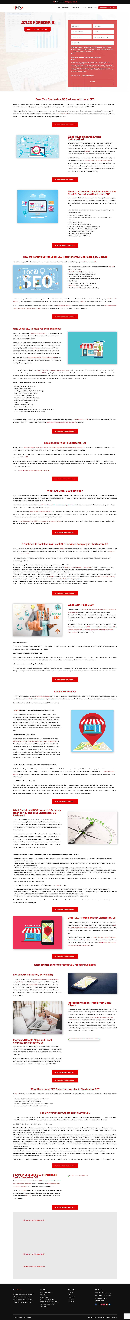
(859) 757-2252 (71, 2)
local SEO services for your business (70, 579)
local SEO (87, 151)
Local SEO (56, 256)
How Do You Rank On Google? (37, 29)
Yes (74, 59)
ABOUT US (75, 8)
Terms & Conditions (88, 75)
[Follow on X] (99, 1304)
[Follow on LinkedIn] (109, 1304)
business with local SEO (89, 262)
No (74, 53)
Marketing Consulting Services (49, 1301)
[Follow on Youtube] (107, 1304)
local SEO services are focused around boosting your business (57, 505)
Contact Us (92, 8)
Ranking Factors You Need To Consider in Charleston (92, 193)
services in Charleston (34, 348)
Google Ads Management (47, 1299)
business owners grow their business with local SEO (62, 422)
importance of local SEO (42, 696)
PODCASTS (70, 1299)
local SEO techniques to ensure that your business (40, 699)
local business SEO (62, 113)
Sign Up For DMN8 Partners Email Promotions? (86, 57)
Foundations (71, 1297)
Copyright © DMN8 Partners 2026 (22, 1317)
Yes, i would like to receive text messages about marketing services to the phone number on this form (93, 50)
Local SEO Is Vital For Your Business (39, 328)
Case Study (71, 1301)
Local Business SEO (75, 272)
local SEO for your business (79, 964)
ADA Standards (92, 1317)
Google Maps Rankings (46, 1292)
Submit (92, 82)
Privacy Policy (75, 75)
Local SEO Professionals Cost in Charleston (35, 1176)
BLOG (84, 8)
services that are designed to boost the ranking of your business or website (35, 741)
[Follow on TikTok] (104, 1304)
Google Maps (32, 1039)
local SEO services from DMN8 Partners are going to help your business (40, 521)
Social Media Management (47, 1304)
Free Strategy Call (107, 8)
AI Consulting (44, 1297)
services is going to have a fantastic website (78, 567)
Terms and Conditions (111, 1317)
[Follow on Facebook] (96, 1304)
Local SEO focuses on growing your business (97, 160)
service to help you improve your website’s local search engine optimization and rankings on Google (53, 447)
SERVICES (65, 8)
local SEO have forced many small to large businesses (53, 370)
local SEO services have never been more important (34, 470)
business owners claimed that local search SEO (42, 357)
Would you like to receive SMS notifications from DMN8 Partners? (92, 47)
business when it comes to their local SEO (42, 511)
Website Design (44, 1306)
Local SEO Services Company (71, 543)
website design (32, 984)
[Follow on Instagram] (101, 1304)
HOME (58, 8)
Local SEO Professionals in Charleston (89, 917)
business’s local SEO (39, 373)
